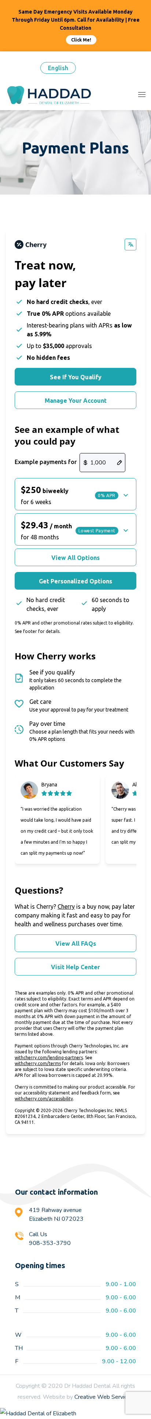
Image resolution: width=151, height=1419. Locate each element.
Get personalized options (75, 581)
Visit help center (75, 967)
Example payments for (46, 462)
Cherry (66, 906)
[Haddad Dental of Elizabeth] (75, 1413)
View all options (75, 557)
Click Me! (81, 39)
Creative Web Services (103, 1397)
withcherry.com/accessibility (44, 1098)
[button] (75, 494)
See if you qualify (76, 377)
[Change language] (130, 244)
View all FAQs (75, 943)
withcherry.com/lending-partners (49, 1057)
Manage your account (76, 400)
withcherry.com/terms (38, 1063)
